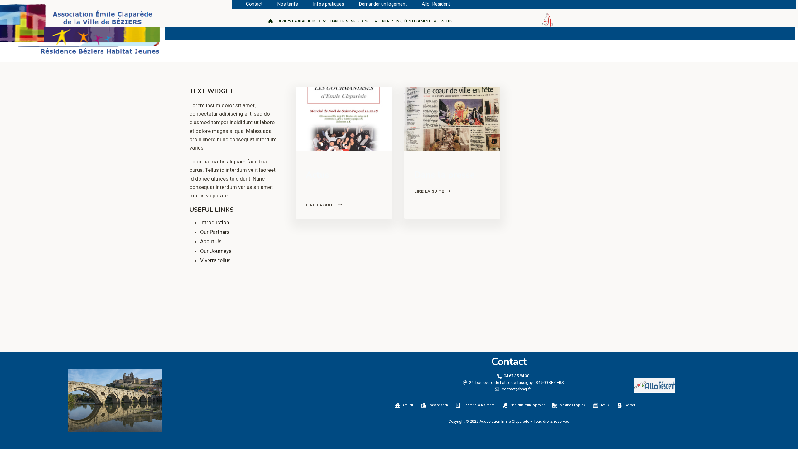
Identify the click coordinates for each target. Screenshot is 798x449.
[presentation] (344, 119)
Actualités (318, 163)
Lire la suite (324, 204)
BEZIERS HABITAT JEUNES (299, 21)
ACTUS (447, 21)
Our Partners (215, 232)
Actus (317, 175)
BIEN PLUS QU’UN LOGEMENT (406, 21)
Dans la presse (444, 175)
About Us (211, 241)
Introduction (214, 222)
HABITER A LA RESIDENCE (351, 21)
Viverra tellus (215, 260)
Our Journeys (216, 251)
